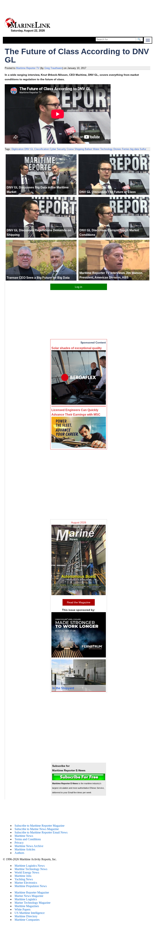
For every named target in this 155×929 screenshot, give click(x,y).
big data (134, 149)
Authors (19, 852)
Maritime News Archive (29, 846)
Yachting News (24, 879)
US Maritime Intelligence (30, 912)
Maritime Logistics (26, 899)
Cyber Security (58, 149)
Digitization (18, 149)
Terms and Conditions (28, 839)
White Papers (22, 909)
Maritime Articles (25, 849)
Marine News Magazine (29, 895)
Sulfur (143, 149)
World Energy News (27, 872)
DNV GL (28, 149)
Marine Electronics (26, 882)
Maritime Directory (26, 916)
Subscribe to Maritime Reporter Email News (41, 832)
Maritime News (24, 835)
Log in (78, 286)
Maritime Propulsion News (31, 886)
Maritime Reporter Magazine (32, 892)
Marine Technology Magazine (32, 902)
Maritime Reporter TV (28, 68)
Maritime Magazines (27, 906)
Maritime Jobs (23, 875)
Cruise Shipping (75, 149)
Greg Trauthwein (53, 68)
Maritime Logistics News (30, 865)
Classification (41, 149)
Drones (117, 149)
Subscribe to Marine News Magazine (37, 829)
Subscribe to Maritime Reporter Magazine (39, 825)
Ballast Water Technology (99, 149)
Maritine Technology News (31, 869)
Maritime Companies (27, 919)
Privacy (19, 842)
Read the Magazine (78, 602)
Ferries (125, 149)
